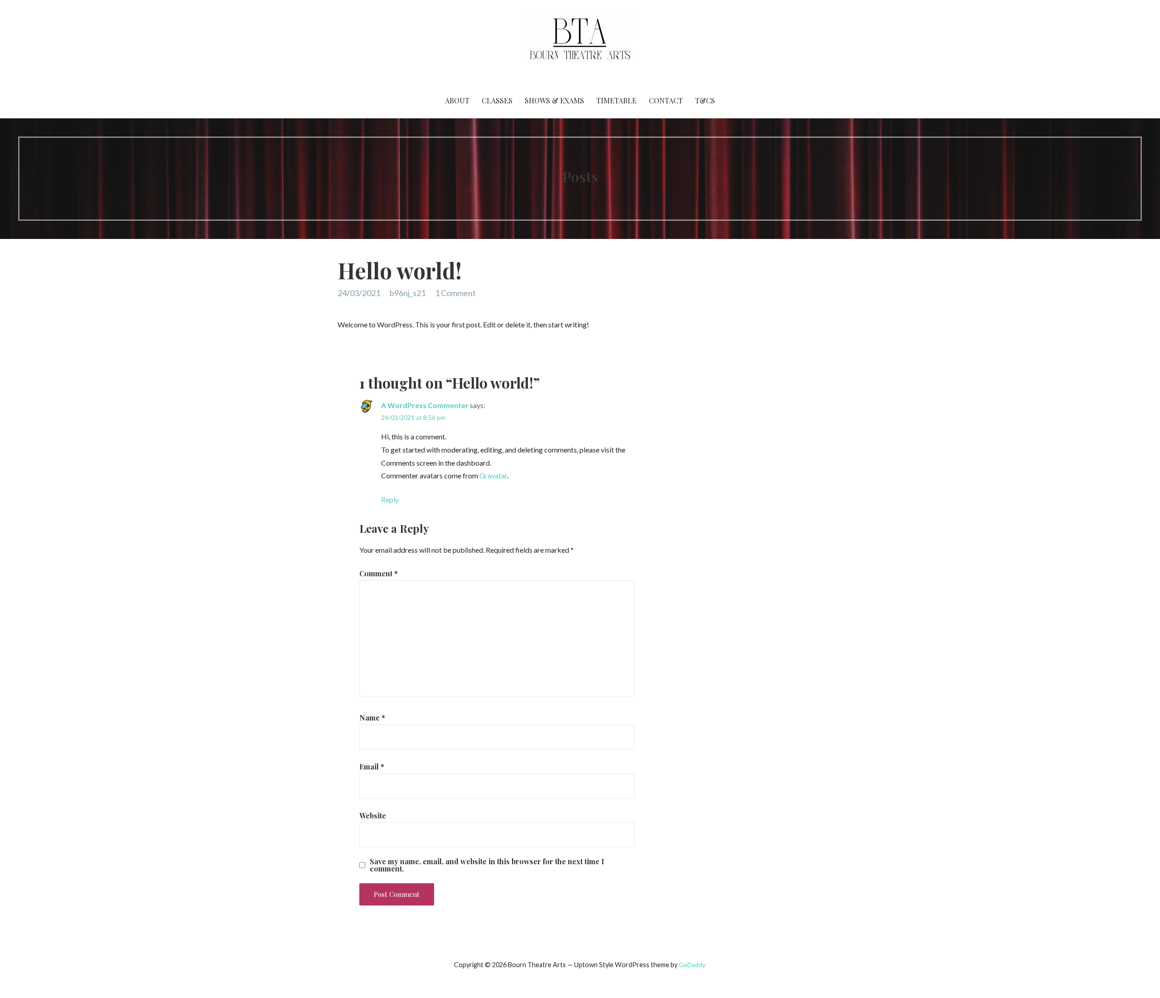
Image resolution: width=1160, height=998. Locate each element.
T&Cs (705, 100)
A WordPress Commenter (425, 405)
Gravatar (493, 475)
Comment (378, 573)
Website (372, 815)
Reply (390, 499)
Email (371, 766)
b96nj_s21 (407, 293)
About (457, 100)
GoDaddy (692, 965)
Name (372, 717)
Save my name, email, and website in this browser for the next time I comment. (487, 865)
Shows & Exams (554, 100)
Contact (666, 100)
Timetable (616, 100)
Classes (497, 100)
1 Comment (455, 293)
